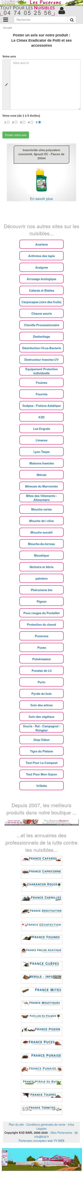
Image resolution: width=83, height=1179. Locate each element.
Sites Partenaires (61, 1132)
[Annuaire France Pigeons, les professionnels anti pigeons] (41, 1031)
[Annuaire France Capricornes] (41, 873)
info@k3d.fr (41, 1137)
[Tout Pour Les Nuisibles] (41, 822)
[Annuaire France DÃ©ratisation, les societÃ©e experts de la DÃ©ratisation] (41, 913)
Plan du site (16, 1124)
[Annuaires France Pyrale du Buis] (41, 1084)
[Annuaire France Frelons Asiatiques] (41, 952)
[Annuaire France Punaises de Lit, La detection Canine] (41, 1071)
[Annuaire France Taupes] (41, 1097)
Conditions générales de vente (45, 1124)
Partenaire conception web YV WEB (41, 1141)
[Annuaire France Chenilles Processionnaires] (41, 900)
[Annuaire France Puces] (41, 1044)
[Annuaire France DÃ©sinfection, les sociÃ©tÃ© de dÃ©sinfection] (41, 926)
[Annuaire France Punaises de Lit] (41, 1057)
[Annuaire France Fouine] (41, 939)
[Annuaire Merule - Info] (41, 979)
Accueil (7, 27)
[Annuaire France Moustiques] (41, 1005)
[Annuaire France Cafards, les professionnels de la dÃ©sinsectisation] (41, 860)
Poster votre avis (15, 135)
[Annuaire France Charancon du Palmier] (41, 887)
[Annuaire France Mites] (41, 992)
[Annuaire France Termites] (41, 1110)
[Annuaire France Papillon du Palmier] (41, 1018)
